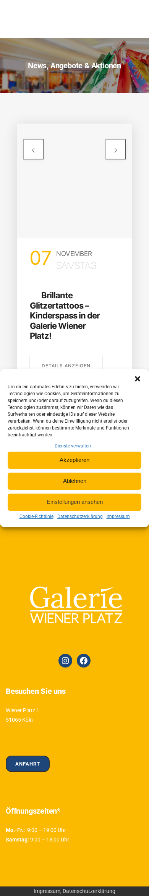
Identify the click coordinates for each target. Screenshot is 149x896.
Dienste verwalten (73, 446)
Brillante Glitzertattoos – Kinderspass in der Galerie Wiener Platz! (65, 315)
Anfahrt (27, 764)
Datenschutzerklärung (80, 516)
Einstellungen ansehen (75, 502)
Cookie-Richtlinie (36, 516)
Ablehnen (74, 481)
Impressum (118, 516)
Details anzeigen (66, 365)
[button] (137, 379)
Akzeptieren (74, 460)
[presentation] (33, 149)
